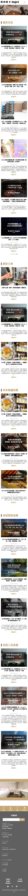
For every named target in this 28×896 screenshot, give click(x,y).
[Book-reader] (10, 808)
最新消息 (8, 22)
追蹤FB (17, 810)
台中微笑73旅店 (5, 849)
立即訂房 (10, 810)
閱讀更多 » (14, 59)
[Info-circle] (24, 808)
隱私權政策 (8, 883)
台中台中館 (4, 825)
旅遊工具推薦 (10, 645)
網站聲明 (8, 881)
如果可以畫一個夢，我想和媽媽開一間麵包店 (14, 287)
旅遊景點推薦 (10, 515)
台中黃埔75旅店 (12, 849)
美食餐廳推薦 (10, 390)
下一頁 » (16, 254)
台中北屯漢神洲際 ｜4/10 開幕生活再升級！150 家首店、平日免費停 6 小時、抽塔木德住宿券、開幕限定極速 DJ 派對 (14, 753)
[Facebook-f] (17, 808)
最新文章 (8, 263)
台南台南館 (4, 828)
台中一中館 (4, 834)
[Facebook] (16, 886)
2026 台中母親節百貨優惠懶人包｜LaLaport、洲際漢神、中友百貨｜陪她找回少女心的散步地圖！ (14, 709)
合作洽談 (20, 879)
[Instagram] (12, 886)
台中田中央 (4, 843)
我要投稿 (8, 879)
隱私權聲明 (20, 881)
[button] (24, 2)
